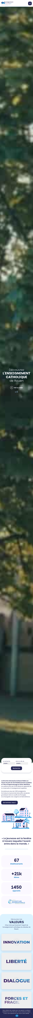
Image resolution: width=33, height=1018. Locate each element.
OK (17, 1015)
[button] (11, 387)
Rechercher (16, 768)
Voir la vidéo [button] (18, 388)
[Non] (31, 1013)
